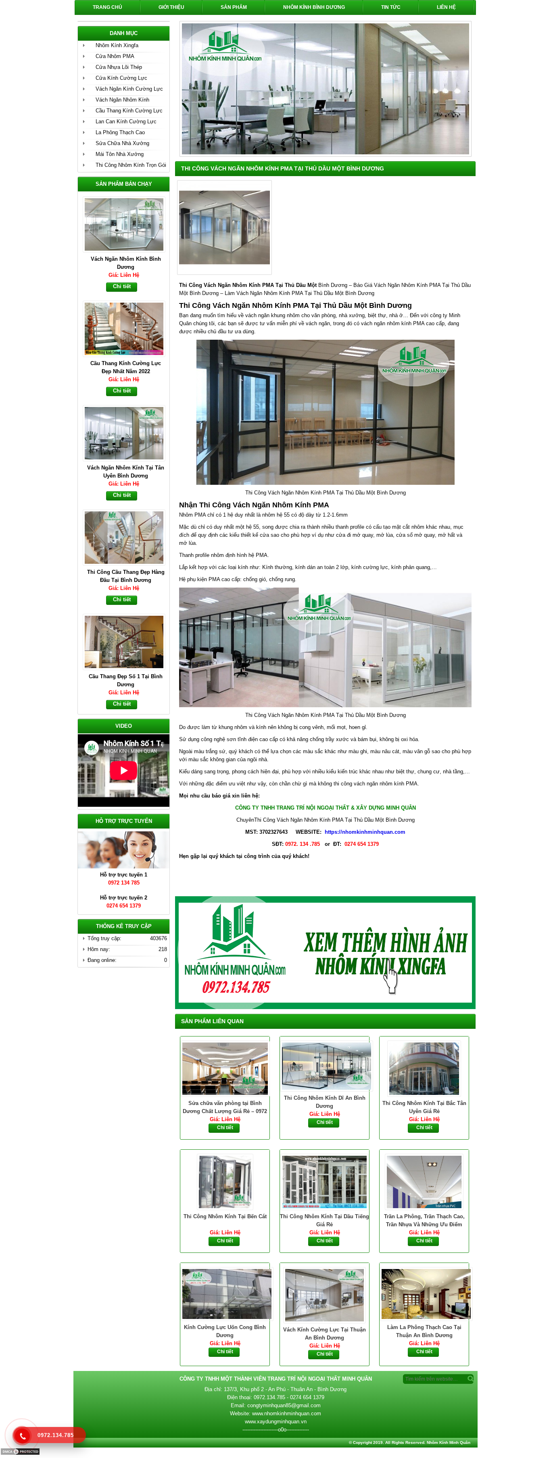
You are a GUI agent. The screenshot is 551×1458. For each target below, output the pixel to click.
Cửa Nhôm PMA (115, 56)
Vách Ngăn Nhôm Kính (122, 100)
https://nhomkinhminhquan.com (365, 832)
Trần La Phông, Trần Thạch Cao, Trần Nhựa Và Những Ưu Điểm (424, 1220)
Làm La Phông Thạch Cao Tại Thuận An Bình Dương (424, 1331)
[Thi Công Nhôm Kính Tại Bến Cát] (224, 1181)
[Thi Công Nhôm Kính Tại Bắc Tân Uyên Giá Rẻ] (424, 1067)
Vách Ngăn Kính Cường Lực (129, 89)
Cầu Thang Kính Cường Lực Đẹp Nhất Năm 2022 (125, 263)
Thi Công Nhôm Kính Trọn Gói (131, 165)
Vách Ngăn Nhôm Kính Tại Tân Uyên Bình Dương (125, 367)
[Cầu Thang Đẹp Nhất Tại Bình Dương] (127, 641)
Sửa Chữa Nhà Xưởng (122, 143)
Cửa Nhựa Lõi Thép (119, 67)
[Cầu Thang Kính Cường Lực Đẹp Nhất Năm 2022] (127, 223)
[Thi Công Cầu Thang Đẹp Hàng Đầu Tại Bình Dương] (127, 432)
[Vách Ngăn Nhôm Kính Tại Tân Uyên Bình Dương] (127, 328)
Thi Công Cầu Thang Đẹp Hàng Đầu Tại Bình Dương (126, 472)
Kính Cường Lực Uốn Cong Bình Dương (225, 1331)
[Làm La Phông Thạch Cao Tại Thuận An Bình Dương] (424, 1293)
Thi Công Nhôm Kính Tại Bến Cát (225, 1216)
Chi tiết (225, 1127)
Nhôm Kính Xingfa (117, 45)
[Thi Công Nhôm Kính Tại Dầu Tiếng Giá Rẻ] (324, 1181)
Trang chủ (107, 7)
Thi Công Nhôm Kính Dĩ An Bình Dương (324, 1102)
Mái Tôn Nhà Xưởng (120, 154)
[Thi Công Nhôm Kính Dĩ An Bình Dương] (324, 1065)
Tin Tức (391, 7)
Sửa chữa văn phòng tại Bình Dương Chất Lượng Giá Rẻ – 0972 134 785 (225, 1107)
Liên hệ (446, 7)
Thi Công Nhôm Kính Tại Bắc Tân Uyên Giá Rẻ (424, 1107)
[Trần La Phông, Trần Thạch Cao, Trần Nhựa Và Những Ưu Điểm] (424, 1181)
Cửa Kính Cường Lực (121, 78)
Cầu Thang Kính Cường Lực (129, 111)
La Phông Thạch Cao (120, 132)
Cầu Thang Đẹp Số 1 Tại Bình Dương (126, 576)
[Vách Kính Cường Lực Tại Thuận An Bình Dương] (324, 1294)
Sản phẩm (234, 7)
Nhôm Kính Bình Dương (314, 7)
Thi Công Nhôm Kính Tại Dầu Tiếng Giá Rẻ (324, 1220)
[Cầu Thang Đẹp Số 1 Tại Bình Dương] (127, 536)
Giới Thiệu (171, 7)
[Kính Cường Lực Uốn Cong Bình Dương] (224, 1293)
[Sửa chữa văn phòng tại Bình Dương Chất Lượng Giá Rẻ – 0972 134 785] (224, 1067)
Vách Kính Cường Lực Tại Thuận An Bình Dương (324, 1334)
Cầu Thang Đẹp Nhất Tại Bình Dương (126, 680)
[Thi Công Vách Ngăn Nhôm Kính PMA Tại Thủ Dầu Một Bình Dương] (223, 273)
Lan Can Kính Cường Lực (126, 121)
